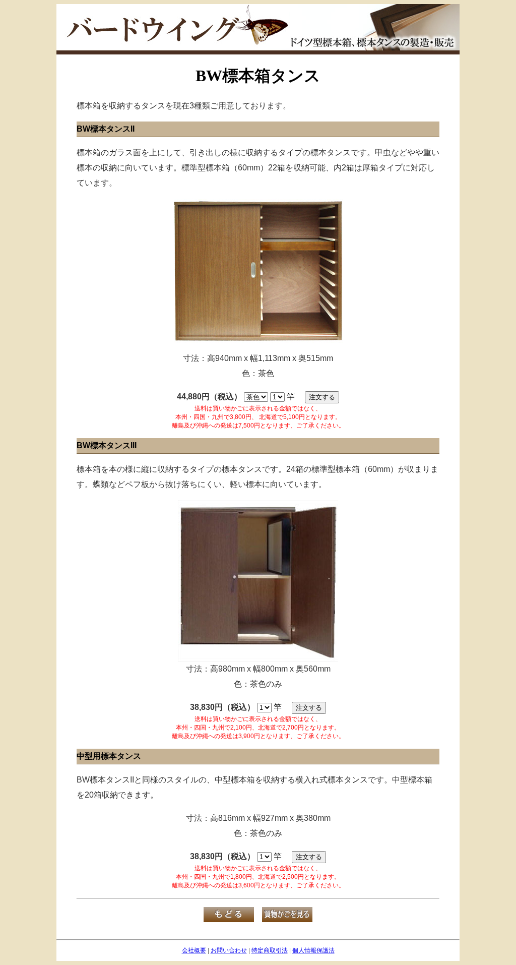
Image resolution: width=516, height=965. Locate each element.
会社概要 (194, 950)
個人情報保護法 (313, 950)
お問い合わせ (229, 950)
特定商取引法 (269, 950)
